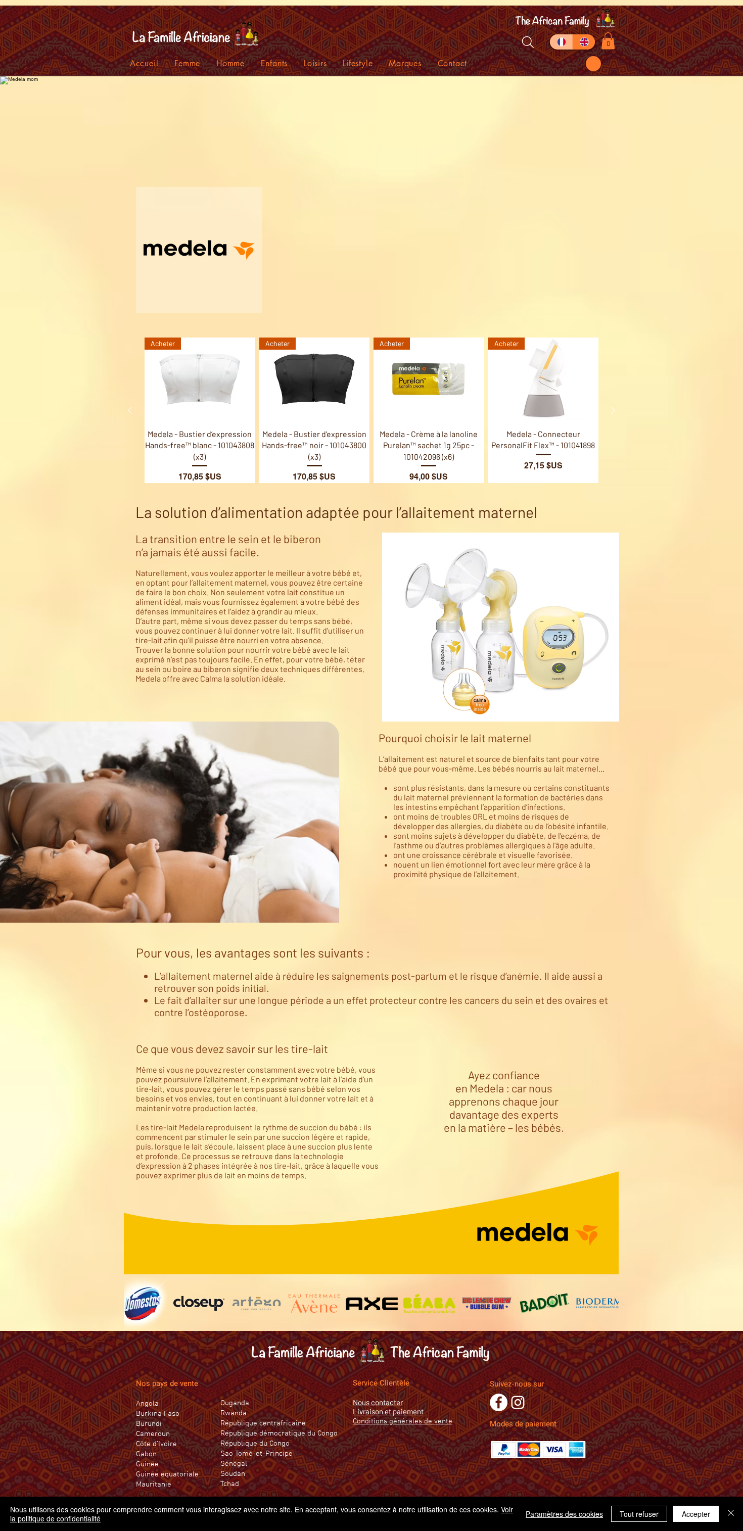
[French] (561, 42)
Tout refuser (639, 1514)
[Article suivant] (613, 410)
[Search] (527, 42)
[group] (371, 410)
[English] (583, 42)
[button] (593, 63)
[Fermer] (731, 1514)
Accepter (696, 1514)
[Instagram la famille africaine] (518, 1402)
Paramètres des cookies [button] (564, 1514)
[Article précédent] (130, 410)
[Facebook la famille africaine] (498, 1402)
